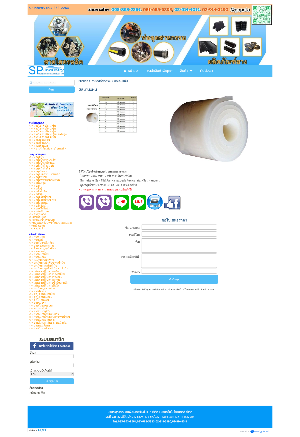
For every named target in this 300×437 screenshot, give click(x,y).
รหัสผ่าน (35, 362)
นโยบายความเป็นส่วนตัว (195, 289)
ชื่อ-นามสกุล (132, 227)
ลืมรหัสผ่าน (36, 388)
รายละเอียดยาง (101, 81)
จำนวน (135, 271)
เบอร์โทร (134, 234)
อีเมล (33, 353)
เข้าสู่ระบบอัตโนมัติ (41, 370)
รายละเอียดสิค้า (130, 256)
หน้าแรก (83, 81)
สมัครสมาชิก (37, 393)
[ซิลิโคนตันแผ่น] (111, 113)
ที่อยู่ (137, 241)
